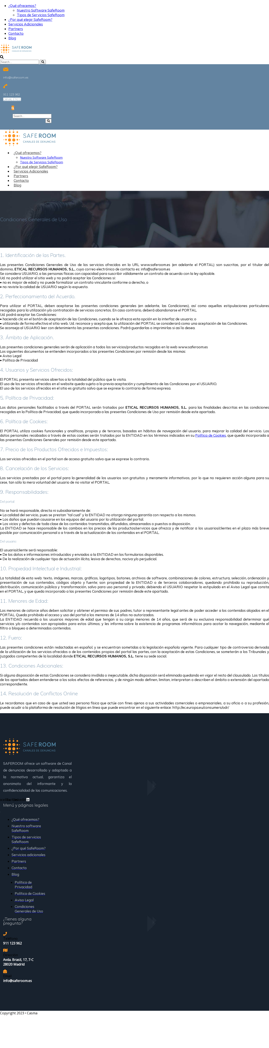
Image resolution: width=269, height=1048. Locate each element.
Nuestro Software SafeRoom (41, 10)
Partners (15, 29)
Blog (12, 38)
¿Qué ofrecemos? (22, 5)
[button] (12, 99)
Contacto (16, 33)
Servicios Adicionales (25, 24)
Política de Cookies (210, 435)
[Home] (29, 753)
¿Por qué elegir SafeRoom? (30, 19)
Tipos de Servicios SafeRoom (41, 15)
